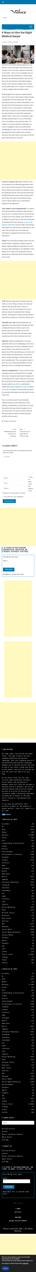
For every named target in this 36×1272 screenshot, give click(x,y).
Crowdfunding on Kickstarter (13, 843)
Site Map (5, 1140)
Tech (3, 949)
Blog (3, 829)
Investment (6, 890)
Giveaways (5, 868)
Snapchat (5, 926)
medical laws (29, 344)
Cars (3, 840)
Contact (5, 1131)
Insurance (5, 888)
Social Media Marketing (11, 932)
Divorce (5, 849)
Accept (5, 1268)
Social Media (7, 929)
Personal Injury (8, 913)
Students (5, 943)
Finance (5, 860)
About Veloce (7, 1137)
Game (3, 865)
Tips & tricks (12, 421)
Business (5, 835)
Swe (3, 946)
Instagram (5, 885)
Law (3, 893)
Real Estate (6, 918)
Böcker (4, 832)
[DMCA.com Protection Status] (6, 814)
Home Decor (6, 874)
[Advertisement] (18, 160)
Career (4, 838)
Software (5, 938)
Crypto (4, 846)
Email (5, 561)
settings (25, 1263)
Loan (3, 901)
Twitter (5, 963)
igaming (5, 879)
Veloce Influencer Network (12, 1134)
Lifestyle (5, 899)
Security (5, 921)
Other (4, 910)
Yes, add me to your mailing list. (14, 497)
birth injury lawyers (16, 129)
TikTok (4, 951)
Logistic (5, 904)
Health (4, 871)
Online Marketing (8, 907)
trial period (27, 309)
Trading (5, 957)
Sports (4, 940)
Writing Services (8, 1129)
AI (3, 826)
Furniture (5, 863)
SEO (3, 924)
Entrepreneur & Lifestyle (12, 854)
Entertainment (7, 851)
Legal (4, 896)
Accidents (5, 824)
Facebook (5, 857)
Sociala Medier (7, 935)
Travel (4, 960)
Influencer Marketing (10, 882)
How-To (4, 876)
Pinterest (5, 915)
